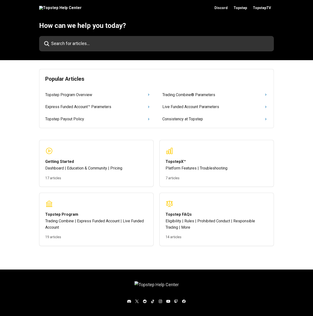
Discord (221, 8)
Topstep (240, 8)
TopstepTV (262, 8)
